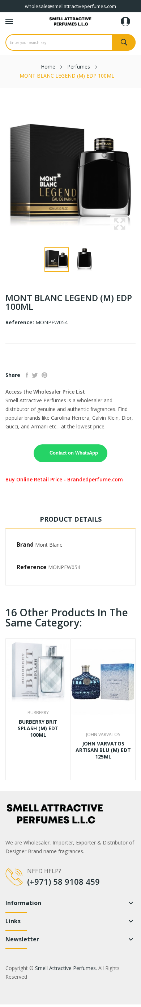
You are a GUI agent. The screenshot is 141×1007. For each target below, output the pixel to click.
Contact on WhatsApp (74, 453)
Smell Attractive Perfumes (65, 968)
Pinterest (44, 375)
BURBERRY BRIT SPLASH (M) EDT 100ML (38, 728)
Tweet (35, 375)
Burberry (38, 713)
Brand (25, 544)
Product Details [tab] (71, 519)
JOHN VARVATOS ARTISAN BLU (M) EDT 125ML (103, 750)
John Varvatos (103, 734)
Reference (32, 567)
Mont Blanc (48, 544)
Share (27, 375)
